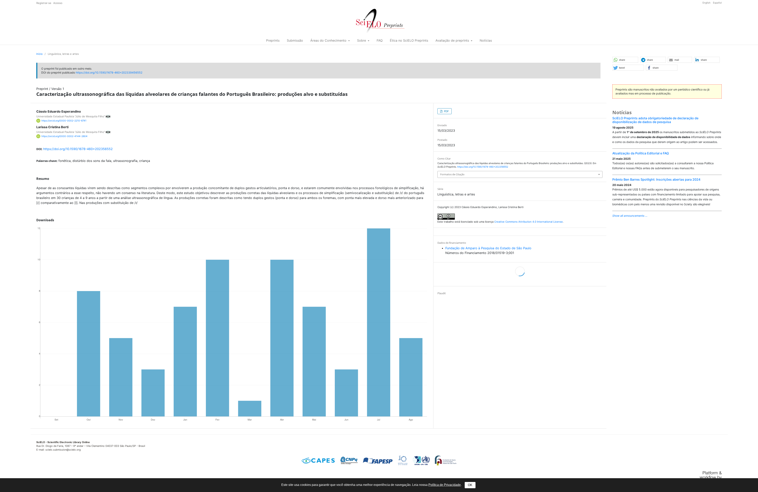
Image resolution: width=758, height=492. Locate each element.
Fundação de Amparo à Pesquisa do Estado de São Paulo (488, 248)
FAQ (380, 40)
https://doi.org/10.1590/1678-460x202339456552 (109, 72)
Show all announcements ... (629, 215)
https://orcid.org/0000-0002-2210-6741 (63, 120)
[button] (625, 60)
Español (717, 2)
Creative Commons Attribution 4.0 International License (528, 221)
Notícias (486, 40)
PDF (446, 111)
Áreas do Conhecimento (328, 40)
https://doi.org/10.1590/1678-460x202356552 (78, 149)
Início (39, 53)
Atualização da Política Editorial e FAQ (640, 153)
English (707, 2)
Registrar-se (43, 3)
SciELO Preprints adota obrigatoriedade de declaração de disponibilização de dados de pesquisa (655, 120)
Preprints (273, 40)
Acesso (57, 3)
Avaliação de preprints (452, 40)
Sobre (362, 40)
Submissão (295, 40)
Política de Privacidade (444, 484)
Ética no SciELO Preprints (409, 40)
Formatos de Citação (452, 174)
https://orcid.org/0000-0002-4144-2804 (64, 136)
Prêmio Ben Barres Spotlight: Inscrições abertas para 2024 (656, 179)
